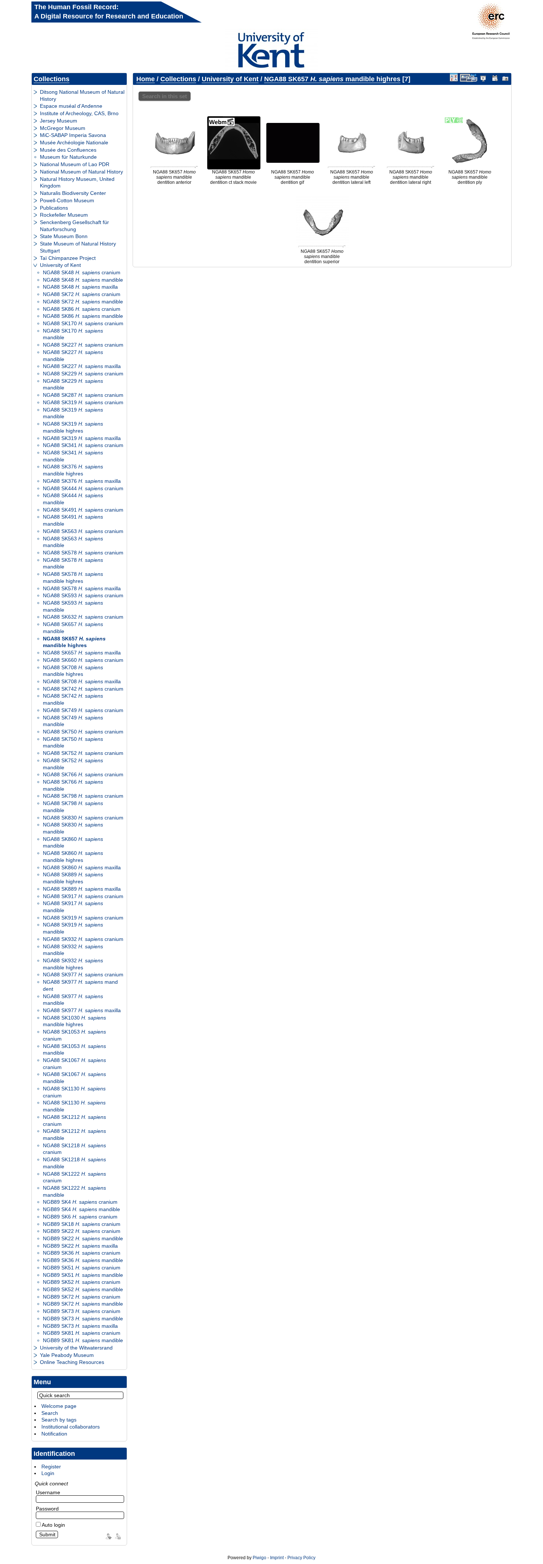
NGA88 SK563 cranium (83, 531)
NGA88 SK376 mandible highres (73, 470)
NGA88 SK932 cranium (83, 939)
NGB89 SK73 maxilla (80, 1326)
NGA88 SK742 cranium (83, 689)
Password (47, 1509)
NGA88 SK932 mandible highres (73, 964)
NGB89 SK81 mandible (83, 1340)
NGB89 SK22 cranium (81, 1231)
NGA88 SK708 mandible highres (73, 670)
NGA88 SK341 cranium (83, 445)
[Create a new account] (107, 1535)
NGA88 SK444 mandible (73, 498)
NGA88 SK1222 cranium (74, 1177)
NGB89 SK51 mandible (83, 1275)
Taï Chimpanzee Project (68, 258)
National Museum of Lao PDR (74, 164)
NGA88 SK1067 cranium (74, 1063)
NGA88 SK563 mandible (73, 542)
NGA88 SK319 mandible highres (73, 427)
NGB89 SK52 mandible (83, 1289)
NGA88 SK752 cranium (83, 753)
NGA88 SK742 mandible (73, 699)
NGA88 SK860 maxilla (82, 867)
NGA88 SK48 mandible (83, 280)
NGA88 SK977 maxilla (82, 1010)
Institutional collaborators (70, 1427)
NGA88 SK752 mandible (73, 763)
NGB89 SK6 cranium (80, 1217)
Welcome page (58, 1406)
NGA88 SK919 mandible (73, 928)
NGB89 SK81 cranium (81, 1333)
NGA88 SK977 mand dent (80, 985)
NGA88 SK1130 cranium (74, 1092)
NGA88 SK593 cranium (83, 595)
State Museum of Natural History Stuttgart (78, 247)
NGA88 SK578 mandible (73, 563)
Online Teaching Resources (72, 1362)
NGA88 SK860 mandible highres (73, 856)
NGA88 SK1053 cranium (74, 1035)
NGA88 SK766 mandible (73, 785)
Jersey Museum (58, 121)
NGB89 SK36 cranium (81, 1253)
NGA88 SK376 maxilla (82, 481)
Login (47, 1473)
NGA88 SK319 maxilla (82, 438)
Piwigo (259, 1557)
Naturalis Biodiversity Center (73, 193)
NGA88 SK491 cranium (83, 510)
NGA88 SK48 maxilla (80, 287)
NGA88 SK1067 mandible (74, 1077)
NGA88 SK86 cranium (81, 309)
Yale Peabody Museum (67, 1355)
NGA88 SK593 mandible (73, 606)
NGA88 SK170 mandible (73, 334)
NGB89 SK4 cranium (80, 1202)
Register (51, 1467)
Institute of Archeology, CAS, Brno (79, 113)
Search (49, 1413)
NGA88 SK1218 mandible (74, 1162)
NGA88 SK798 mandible (73, 806)
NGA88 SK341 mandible (73, 456)
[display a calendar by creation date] (505, 78)
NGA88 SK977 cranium (83, 974)
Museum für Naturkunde (68, 157)
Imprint (277, 1557)
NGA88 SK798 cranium (83, 796)
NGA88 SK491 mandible (73, 520)
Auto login (53, 1525)
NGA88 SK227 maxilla (82, 366)
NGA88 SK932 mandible (73, 949)
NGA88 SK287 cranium (83, 395)
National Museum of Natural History (81, 172)
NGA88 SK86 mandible (83, 316)
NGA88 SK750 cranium (83, 732)
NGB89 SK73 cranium (81, 1311)
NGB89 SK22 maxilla (80, 1246)
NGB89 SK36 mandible (83, 1260)
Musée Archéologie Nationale (74, 142)
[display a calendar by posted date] (494, 78)
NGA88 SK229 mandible (73, 384)
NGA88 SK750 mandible (73, 742)
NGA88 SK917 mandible (73, 906)
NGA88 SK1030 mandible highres (74, 1021)
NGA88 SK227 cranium (83, 345)
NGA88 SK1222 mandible (74, 1191)
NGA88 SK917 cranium (83, 896)
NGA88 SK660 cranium (83, 660)
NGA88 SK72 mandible (83, 302)
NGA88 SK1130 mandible (74, 1106)
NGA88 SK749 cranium (83, 710)
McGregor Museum (62, 128)
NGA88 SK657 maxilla (82, 653)
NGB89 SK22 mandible (83, 1238)
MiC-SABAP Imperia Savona (73, 135)
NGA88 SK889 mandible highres (73, 878)
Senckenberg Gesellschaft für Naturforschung (74, 225)
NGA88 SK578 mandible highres (73, 577)
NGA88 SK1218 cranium (74, 1148)
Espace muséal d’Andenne (71, 106)
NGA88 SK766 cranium (83, 774)
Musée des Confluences (68, 150)
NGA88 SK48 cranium (81, 272)
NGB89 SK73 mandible (83, 1318)
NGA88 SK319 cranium (83, 402)
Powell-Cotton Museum (67, 200)
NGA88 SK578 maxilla (82, 588)
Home (145, 79)
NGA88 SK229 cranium (83, 374)
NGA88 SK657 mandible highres (74, 642)
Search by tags (58, 1420)
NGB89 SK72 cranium (81, 1297)
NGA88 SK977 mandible (73, 999)
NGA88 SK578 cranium (83, 553)
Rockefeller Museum (64, 215)
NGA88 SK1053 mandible (74, 1049)
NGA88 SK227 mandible (73, 355)
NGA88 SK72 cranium (81, 294)
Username (48, 1492)
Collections (51, 79)
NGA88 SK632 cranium (83, 617)
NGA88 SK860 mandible (73, 842)
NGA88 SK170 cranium (83, 323)
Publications (54, 208)
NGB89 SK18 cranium (81, 1224)
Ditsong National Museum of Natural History (82, 95)
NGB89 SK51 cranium (81, 1268)
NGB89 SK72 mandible (83, 1304)
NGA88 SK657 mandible (73, 627)
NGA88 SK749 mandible (73, 721)
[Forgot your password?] (117, 1535)
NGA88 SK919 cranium (83, 918)
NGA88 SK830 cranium (83, 818)
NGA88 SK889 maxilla (82, 889)
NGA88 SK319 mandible (73, 413)
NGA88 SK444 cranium (83, 488)
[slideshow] (483, 78)
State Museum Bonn (64, 236)
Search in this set (164, 96)
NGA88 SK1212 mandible (74, 1134)
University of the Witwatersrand (76, 1348)
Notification (54, 1434)
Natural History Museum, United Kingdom (77, 182)
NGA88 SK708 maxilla (82, 681)
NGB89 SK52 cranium (81, 1282)
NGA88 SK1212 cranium (74, 1120)
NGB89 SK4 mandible (81, 1209)
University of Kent (60, 265)
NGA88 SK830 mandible (73, 828)
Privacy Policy (301, 1557)
